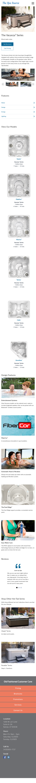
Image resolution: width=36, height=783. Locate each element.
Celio (19, 320)
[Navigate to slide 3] (21, 587)
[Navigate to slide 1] (16, 587)
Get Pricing (7, 48)
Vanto (19, 159)
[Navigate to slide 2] (19, 587)
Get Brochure (7, 44)
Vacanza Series (19, 162)
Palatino (19, 199)
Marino (19, 239)
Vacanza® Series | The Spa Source (11, 3)
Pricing (18, 688)
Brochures (18, 694)
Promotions (18, 699)
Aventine (19, 360)
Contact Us (18, 710)
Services (18, 705)
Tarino (19, 280)
